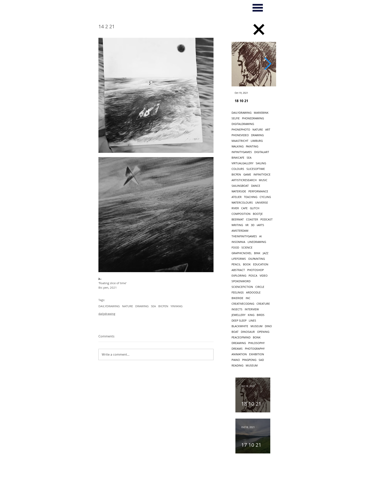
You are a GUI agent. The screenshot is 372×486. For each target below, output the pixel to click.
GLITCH (254, 208)
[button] (257, 7)
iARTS (260, 225)
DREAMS (237, 348)
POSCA (253, 275)
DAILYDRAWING (109, 306)
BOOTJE (258, 213)
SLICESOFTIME (255, 168)
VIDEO (264, 275)
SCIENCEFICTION (242, 286)
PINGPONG (249, 359)
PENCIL (236, 264)
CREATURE (263, 303)
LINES (252, 320)
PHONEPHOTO (241, 129)
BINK (257, 253)
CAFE (244, 208)
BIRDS (260, 315)
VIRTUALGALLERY (242, 163)
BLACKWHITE (240, 326)
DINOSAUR (248, 331)
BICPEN (163, 306)
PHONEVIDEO (240, 135)
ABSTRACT (238, 270)
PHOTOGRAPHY (255, 348)
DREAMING (239, 343)
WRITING (237, 225)
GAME (247, 174)
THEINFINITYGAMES (244, 236)
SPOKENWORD (241, 281)
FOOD (235, 247)
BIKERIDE (237, 298)
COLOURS (238, 168)
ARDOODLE (253, 292)
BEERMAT (238, 219)
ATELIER (237, 197)
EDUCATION (260, 264)
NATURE (127, 306)
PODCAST (266, 219)
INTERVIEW (252, 309)
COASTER (252, 219)
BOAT (235, 331)
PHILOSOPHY (256, 343)
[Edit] (259, 29)
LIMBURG (257, 140)
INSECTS (237, 309)
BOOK (247, 264)
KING (251, 315)
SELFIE (236, 118)
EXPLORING (239, 275)
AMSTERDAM (240, 230)
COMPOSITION (241, 213)
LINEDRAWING (257, 241)
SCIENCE (246, 247)
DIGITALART (261, 152)
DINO (268, 326)
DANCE (255, 185)
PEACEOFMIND (241, 337)
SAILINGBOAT (240, 185)
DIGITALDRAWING (243, 124)
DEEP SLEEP (239, 320)
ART (267, 129)
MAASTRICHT (240, 140)
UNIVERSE (261, 202)
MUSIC (263, 180)
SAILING (261, 163)
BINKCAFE (238, 157)
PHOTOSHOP (255, 270)
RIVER (235, 208)
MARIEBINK (261, 112)
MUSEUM (257, 326)
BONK (257, 337)
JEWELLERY (238, 315)
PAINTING (252, 146)
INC (248, 298)
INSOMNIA (238, 241)
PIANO (236, 359)
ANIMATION (239, 354)
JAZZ (265, 253)
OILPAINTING (256, 258)
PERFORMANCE (258, 191)
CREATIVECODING (243, 303)
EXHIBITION (256, 354)
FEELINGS (238, 292)
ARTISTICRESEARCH (244, 180)
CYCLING (265, 197)
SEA (153, 306)
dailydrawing (106, 314)
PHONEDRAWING (253, 118)
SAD (261, 359)
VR (247, 225)
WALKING (238, 146)
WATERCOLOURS (242, 202)
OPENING (263, 331)
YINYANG (176, 306)
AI (260, 236)
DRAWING (142, 306)
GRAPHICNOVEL (242, 253)
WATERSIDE (239, 191)
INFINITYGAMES (242, 152)
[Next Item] (268, 64)
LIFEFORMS (239, 258)
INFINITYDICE (261, 174)
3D (252, 225)
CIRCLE (259, 286)
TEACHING (250, 197)
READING (237, 365)
